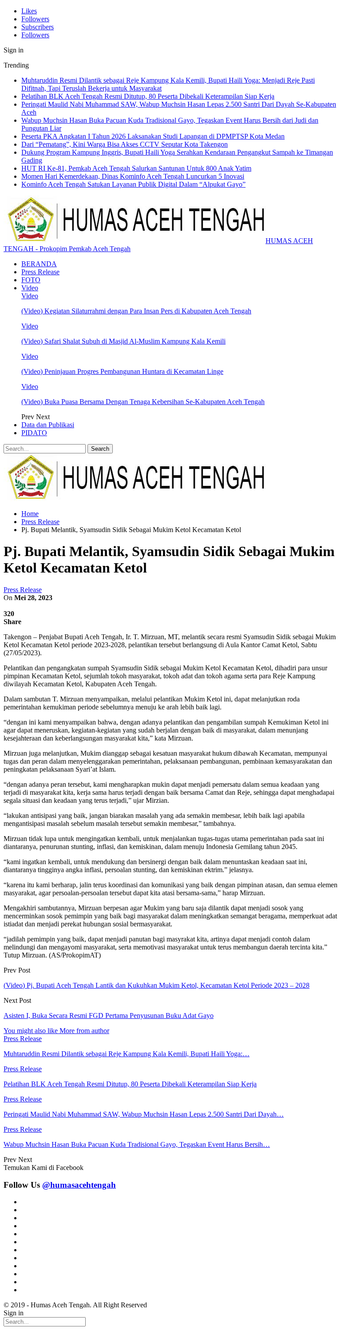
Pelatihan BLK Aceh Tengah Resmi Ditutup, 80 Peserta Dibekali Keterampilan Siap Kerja (147, 96)
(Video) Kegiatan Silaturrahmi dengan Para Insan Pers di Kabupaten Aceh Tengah (136, 311)
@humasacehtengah (79, 1185)
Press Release (40, 272)
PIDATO (34, 433)
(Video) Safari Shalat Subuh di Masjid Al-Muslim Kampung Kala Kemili (123, 341)
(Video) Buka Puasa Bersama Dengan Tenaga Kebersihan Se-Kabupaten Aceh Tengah (143, 401)
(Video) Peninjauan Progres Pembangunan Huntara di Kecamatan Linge (122, 371)
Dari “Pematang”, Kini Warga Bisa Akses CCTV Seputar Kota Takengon (124, 144)
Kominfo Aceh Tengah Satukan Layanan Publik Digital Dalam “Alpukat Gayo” (133, 184)
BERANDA (39, 264)
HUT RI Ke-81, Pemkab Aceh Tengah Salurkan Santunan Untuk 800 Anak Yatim (136, 168)
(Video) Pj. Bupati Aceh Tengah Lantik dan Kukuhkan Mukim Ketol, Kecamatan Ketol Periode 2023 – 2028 (156, 985)
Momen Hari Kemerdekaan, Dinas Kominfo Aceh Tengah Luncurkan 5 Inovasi (132, 176)
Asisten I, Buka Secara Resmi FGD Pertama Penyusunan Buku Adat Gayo (109, 1015)
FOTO (30, 280)
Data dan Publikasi (47, 425)
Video (29, 288)
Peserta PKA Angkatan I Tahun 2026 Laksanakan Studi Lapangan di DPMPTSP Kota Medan (153, 136)
